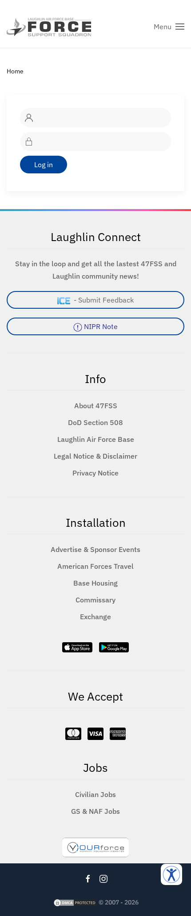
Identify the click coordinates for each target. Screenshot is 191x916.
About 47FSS (95, 405)
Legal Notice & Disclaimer (95, 456)
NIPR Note (100, 326)
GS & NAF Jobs (95, 811)
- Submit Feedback (102, 299)
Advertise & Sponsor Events (95, 549)
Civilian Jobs (95, 794)
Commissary (95, 599)
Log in (43, 164)
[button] (169, 26)
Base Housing (95, 583)
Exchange (95, 616)
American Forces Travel (95, 566)
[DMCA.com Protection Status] (75, 902)
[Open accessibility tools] (171, 874)
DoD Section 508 (95, 422)
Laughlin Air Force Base (95, 439)
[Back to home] (49, 26)
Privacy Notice (95, 472)
